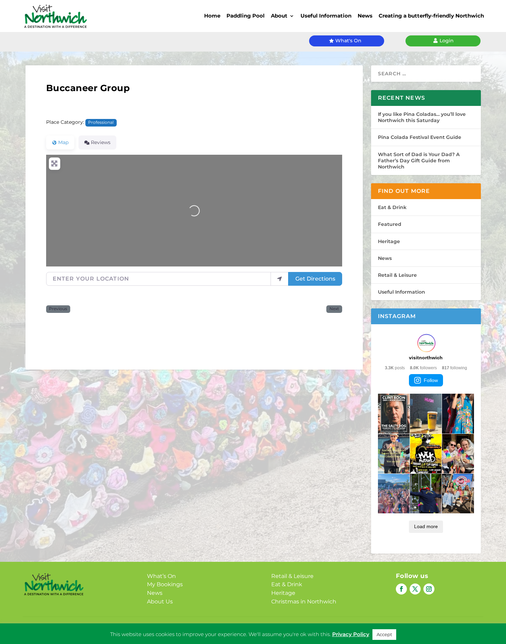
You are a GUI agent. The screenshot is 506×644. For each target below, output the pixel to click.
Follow (431, 380)
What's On (348, 40)
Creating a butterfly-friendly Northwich (431, 15)
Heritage (389, 241)
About (279, 15)
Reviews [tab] (100, 142)
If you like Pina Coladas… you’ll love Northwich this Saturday (422, 117)
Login (447, 40)
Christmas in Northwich (303, 601)
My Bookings (165, 584)
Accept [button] (384, 634)
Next (334, 308)
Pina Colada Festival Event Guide (419, 137)
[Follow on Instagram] (428, 588)
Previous (58, 308)
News (365, 15)
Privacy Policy (350, 634)
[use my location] (279, 279)
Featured (389, 224)
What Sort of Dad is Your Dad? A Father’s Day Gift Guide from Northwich (419, 160)
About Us (160, 601)
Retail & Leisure (397, 275)
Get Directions (315, 278)
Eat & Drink (392, 207)
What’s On (161, 576)
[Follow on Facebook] (401, 588)
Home (212, 15)
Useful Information (326, 15)
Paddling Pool (245, 15)
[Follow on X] (415, 588)
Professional (101, 122)
